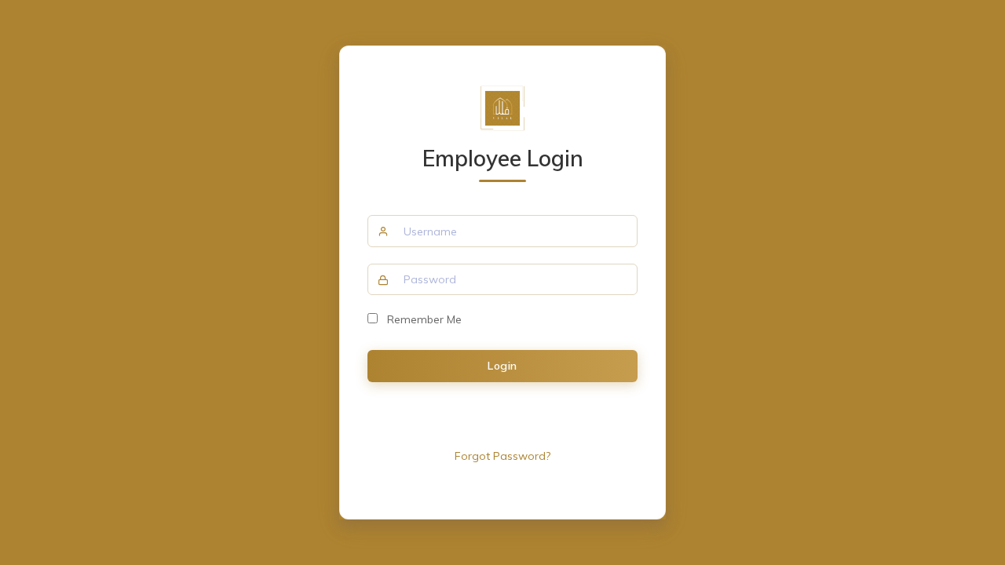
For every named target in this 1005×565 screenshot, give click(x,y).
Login (502, 366)
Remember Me (420, 319)
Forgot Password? (502, 456)
